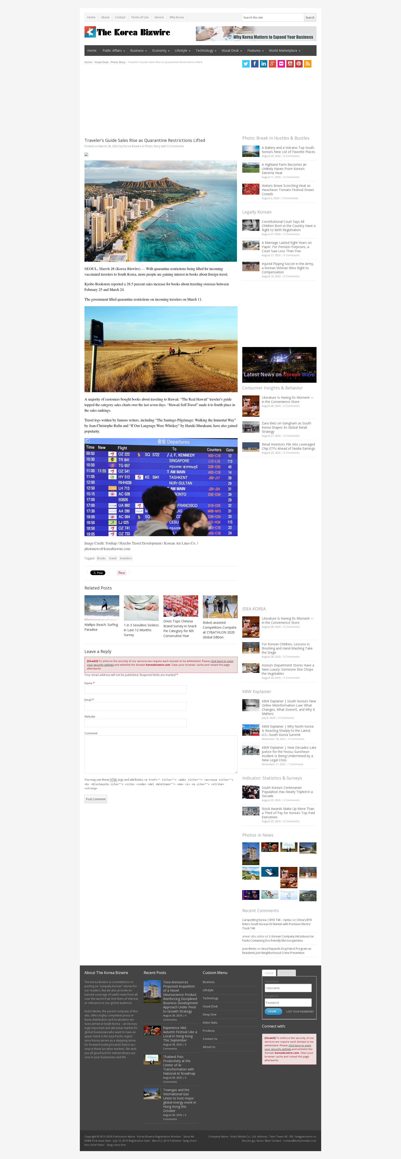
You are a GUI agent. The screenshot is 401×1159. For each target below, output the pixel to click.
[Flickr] (281, 63)
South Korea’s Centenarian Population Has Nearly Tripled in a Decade (287, 791)
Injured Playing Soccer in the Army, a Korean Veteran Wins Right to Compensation (288, 267)
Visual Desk (230, 50)
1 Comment (295, 764)
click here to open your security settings (288, 1047)
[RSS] (307, 63)
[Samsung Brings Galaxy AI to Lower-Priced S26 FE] (269, 894)
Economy (159, 50)
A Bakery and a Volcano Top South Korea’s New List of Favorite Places (288, 149)
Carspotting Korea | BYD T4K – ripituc (267, 920)
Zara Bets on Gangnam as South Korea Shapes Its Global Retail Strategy (286, 427)
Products (209, 1031)
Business (137, 50)
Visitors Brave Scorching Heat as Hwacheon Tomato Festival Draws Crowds (288, 189)
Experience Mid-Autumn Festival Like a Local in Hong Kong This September (180, 1033)
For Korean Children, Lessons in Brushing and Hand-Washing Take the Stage (287, 648)
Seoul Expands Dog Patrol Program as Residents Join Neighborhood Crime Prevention (276, 951)
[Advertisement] (161, 100)
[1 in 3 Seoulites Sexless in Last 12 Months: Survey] (141, 608)
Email (89, 700)
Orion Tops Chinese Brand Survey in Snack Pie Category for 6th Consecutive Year (180, 628)
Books (101, 558)
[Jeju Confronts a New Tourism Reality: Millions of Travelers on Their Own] (250, 873)
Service (159, 17)
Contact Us (210, 1039)
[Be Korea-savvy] (127, 32)
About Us (209, 1047)
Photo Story (118, 62)
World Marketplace (283, 50)
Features (254, 50)
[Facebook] (255, 63)
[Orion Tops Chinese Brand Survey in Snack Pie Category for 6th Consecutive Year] (180, 606)
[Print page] (161, 154)
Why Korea (177, 17)
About (105, 17)
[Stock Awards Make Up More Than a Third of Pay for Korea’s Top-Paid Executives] (250, 811)
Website (89, 717)
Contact (120, 17)
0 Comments (291, 156)
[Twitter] (246, 63)
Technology (204, 50)
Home (91, 17)
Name (89, 683)
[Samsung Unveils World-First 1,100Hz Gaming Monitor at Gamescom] (250, 895)
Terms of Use (140, 17)
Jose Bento (249, 949)
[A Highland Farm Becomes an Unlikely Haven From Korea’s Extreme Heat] (250, 167)
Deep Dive (210, 1014)
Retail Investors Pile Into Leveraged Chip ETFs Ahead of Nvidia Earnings (288, 446)
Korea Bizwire (132, 146)
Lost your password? (300, 1011)
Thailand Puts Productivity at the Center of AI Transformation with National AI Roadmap (179, 1065)
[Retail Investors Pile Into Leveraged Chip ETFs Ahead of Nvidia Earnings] (250, 447)
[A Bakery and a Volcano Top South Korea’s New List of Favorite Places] (250, 151)
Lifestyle (181, 50)
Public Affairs (112, 50)
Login (269, 973)
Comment (90, 733)
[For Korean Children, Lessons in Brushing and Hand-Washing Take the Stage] (250, 647)
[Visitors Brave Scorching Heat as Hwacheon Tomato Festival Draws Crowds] (250, 189)
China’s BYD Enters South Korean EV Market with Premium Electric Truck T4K (277, 924)
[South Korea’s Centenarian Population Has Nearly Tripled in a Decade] (250, 792)
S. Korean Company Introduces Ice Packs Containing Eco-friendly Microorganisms (278, 938)
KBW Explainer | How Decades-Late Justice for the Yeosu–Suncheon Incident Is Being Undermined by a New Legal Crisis (289, 753)
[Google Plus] (272, 63)
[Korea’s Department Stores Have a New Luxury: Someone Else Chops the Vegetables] (250, 668)
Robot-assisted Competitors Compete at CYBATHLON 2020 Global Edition (219, 629)
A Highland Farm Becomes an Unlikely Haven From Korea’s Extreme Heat (284, 168)
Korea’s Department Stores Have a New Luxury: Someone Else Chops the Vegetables (288, 669)
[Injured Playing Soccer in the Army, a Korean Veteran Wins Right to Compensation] (250, 266)
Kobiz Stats (210, 1023)
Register (286, 973)
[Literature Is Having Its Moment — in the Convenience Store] (250, 406)
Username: (272, 981)
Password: (271, 996)
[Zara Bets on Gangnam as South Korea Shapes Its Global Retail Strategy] (250, 427)
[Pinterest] (299, 63)
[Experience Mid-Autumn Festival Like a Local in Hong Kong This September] (269, 847)
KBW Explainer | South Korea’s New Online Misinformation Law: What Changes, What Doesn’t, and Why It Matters (289, 707)
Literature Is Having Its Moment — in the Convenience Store (288, 399)
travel (112, 558)
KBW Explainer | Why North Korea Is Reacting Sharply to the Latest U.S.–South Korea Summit (288, 730)
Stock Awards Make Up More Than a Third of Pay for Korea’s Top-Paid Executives (288, 812)
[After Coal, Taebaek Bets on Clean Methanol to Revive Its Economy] (308, 895)
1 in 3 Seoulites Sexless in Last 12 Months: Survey (141, 630)
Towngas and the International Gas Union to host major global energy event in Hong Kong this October (179, 1100)
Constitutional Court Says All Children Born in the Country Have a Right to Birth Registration (289, 225)
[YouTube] (290, 63)
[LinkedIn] (263, 63)
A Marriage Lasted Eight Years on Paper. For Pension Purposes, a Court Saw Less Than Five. (287, 246)
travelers (126, 558)
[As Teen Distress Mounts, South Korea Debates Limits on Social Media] (269, 872)
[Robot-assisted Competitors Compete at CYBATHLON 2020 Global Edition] (220, 606)
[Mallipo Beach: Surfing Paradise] (101, 607)
